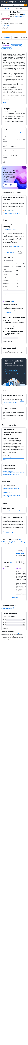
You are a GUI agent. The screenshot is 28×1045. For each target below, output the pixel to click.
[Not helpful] (12, 341)
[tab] (10, 252)
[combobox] (12, 5)
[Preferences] (24, 263)
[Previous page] (16, 263)
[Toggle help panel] (26, 8)
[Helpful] (9, 341)
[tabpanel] (14, 276)
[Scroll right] (27, 37)
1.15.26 (12, 150)
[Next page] (21, 263)
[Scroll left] (1, 37)
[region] (14, 280)
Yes (12, 161)
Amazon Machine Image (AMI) (18, 139)
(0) (9, 28)
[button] (24, 14)
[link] (19, 8)
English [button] (22, 1)
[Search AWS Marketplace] (25, 5)
